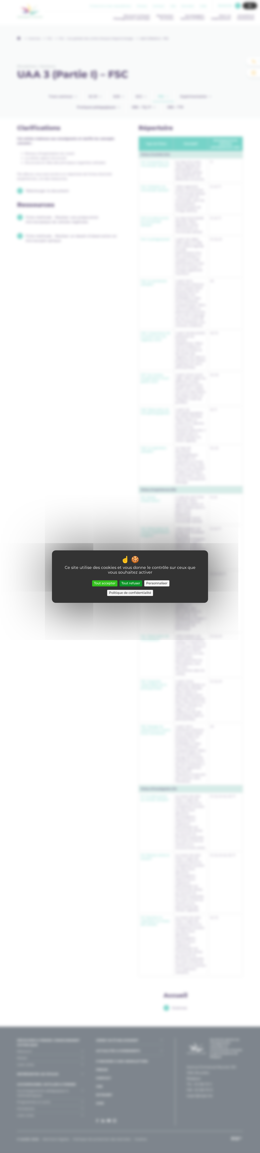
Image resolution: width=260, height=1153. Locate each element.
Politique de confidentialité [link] (130, 593)
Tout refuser (130, 583)
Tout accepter (105, 583)
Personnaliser (156, 583)
